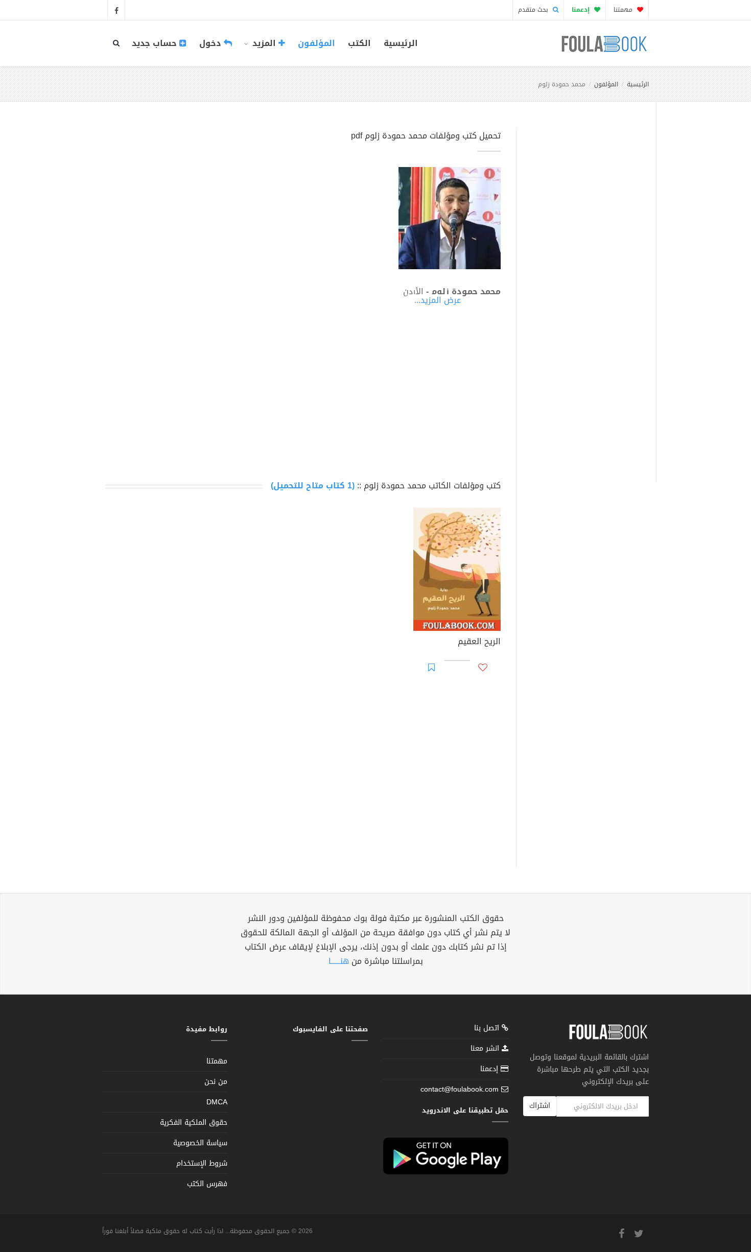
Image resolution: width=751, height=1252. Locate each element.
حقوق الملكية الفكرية (193, 1122)
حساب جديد (155, 43)
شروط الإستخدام (201, 1163)
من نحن (215, 1082)
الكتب (359, 43)
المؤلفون (316, 43)
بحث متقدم (534, 9)
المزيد (264, 43)
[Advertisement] (583, 292)
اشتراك (539, 1106)
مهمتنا (624, 9)
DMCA (216, 1102)
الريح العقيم (479, 642)
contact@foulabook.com (459, 1089)
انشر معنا (486, 1048)
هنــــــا (338, 961)
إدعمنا (490, 1069)
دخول (211, 43)
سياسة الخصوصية (200, 1143)
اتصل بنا (488, 1029)
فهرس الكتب (207, 1184)
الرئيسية (401, 43)
